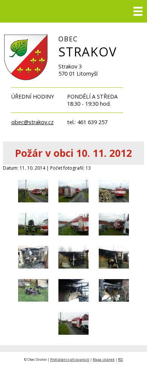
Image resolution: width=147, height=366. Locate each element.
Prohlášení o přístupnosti (69, 359)
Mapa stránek (104, 359)
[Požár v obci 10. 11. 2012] (33, 205)
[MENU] (137, 11)
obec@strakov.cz (32, 122)
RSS (120, 359)
